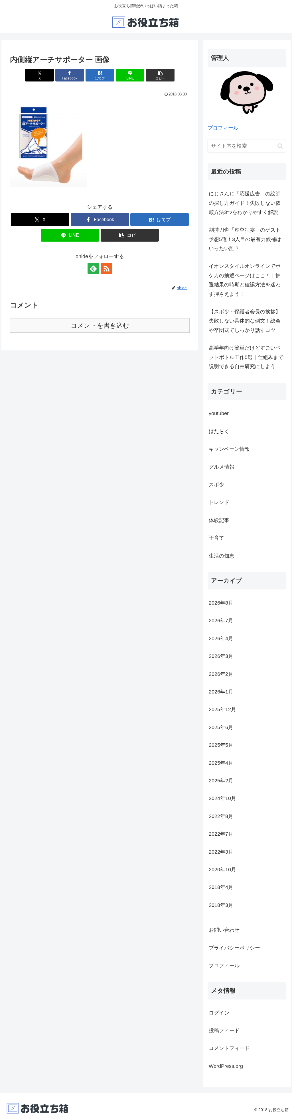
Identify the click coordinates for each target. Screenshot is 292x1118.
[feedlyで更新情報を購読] (93, 268)
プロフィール (223, 128)
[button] (160, 75)
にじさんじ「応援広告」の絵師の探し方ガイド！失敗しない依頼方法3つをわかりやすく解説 (245, 203)
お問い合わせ (224, 930)
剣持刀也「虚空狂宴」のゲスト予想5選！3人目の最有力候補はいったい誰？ (245, 239)
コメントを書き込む (100, 325)
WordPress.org (226, 1066)
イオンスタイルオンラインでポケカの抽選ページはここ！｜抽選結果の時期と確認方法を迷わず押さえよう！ (245, 280)
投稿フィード (224, 1030)
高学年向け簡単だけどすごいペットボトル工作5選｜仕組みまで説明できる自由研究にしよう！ (246, 357)
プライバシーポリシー (234, 948)
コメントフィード (229, 1048)
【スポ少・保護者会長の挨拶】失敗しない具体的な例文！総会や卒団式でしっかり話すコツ (245, 321)
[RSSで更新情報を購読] (106, 268)
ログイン (219, 1013)
